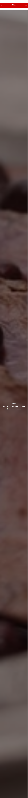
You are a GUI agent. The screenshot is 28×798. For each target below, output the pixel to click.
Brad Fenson (12, 409)
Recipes (14, 403)
